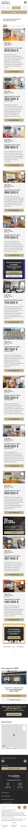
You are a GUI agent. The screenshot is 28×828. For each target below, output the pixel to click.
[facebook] (2, 761)
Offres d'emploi (5, 792)
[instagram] (25, 761)
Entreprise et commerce (7, 799)
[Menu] (25, 2)
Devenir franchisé (5, 796)
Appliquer (14, 12)
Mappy (15, 748)
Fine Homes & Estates (7, 802)
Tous (3, 7)
